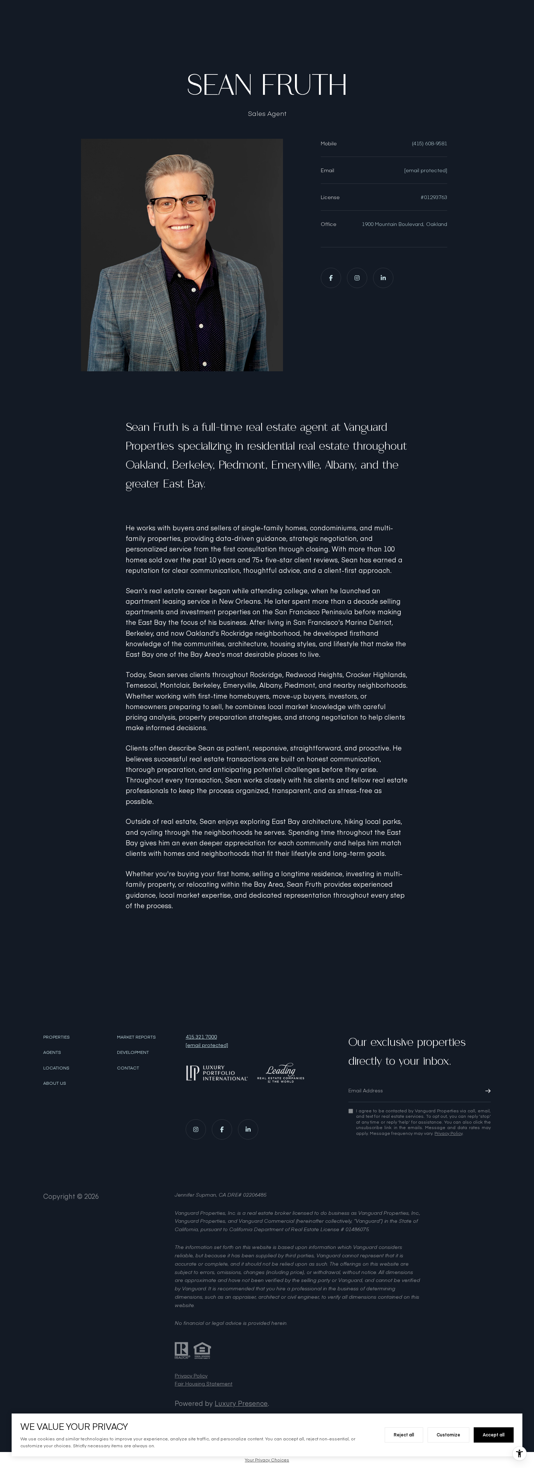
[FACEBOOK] (331, 278)
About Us (54, 1082)
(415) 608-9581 (429, 143)
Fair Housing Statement (203, 1383)
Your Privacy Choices (267, 1460)
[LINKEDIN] (383, 278)
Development (133, 1052)
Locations (56, 1067)
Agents (52, 1052)
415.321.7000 (201, 1036)
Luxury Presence (241, 1403)
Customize (448, 1434)
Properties (56, 1036)
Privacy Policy (448, 1133)
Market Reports (136, 1036)
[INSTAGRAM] (357, 278)
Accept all (494, 1434)
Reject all (404, 1434)
